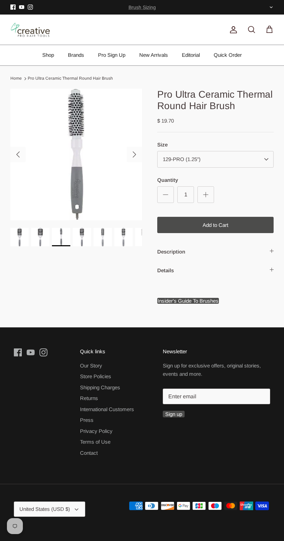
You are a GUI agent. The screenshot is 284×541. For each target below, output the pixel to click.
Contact (89, 453)
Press (87, 420)
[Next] (134, 154)
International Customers (107, 409)
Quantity (167, 180)
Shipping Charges (100, 387)
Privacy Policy (96, 431)
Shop (48, 55)
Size (162, 145)
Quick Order (228, 55)
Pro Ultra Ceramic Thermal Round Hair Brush (70, 78)
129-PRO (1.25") (182, 159)
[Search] (250, 29)
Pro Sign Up (111, 55)
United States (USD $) (270, 7)
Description (171, 252)
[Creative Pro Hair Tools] (30, 29)
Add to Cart (215, 225)
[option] (76, 154)
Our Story (91, 366)
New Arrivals (153, 55)
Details (165, 270)
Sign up (173, 414)
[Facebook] (13, 7)
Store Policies (95, 376)
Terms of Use (95, 442)
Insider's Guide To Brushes (142, 10)
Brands (76, 55)
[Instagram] (30, 7)
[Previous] (18, 154)
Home (16, 78)
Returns (89, 398)
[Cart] (268, 29)
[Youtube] (21, 7)
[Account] (232, 30)
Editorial (191, 55)
